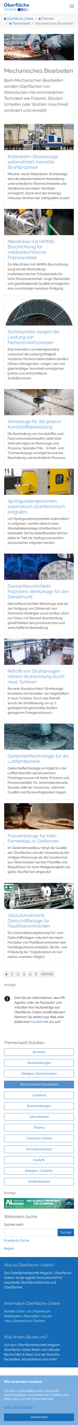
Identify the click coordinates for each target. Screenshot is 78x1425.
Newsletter (32, 1316)
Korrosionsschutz (39, 1149)
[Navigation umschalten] (72, 6)
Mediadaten (12, 1316)
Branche (39, 1052)
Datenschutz (23, 1321)
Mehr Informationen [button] (18, 1407)
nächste (47, 974)
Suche (47, 1316)
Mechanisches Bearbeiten (39, 1084)
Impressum (42, 1311)
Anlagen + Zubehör (39, 1171)
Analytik (39, 1160)
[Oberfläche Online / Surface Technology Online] (16, 7)
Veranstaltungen (39, 1063)
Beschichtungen (39, 1106)
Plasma (39, 1127)
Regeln (9, 1248)
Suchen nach (13, 1224)
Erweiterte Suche (16, 1240)
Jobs (7, 1321)
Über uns (24, 1311)
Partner (39, 1321)
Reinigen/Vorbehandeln (39, 1073)
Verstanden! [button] (39, 1417)
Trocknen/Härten (39, 1138)
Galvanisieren (39, 1117)
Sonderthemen (39, 1181)
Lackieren (39, 1095)
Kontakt (36, 1022)
